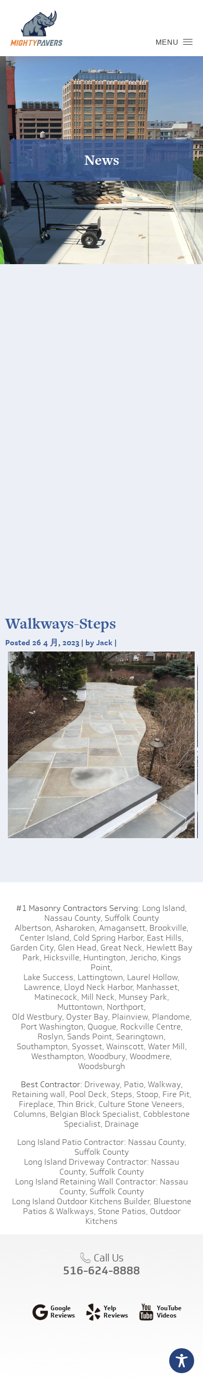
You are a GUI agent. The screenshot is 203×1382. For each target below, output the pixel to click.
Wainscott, (126, 1046)
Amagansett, (123, 928)
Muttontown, (81, 1007)
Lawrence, (43, 987)
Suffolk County (132, 918)
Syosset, (88, 1046)
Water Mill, (167, 1046)
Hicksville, (62, 957)
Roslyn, (51, 1036)
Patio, (135, 1084)
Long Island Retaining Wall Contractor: (86, 1182)
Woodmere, (151, 1056)
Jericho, (144, 957)
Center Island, (45, 938)
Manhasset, (158, 987)
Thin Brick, (76, 1104)
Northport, (126, 1007)
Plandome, (172, 1017)
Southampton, (43, 1046)
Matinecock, (56, 997)
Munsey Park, (144, 997)
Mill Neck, (99, 997)
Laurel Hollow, (153, 977)
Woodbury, (108, 1056)
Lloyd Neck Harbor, (99, 987)
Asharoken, (76, 928)
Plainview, (131, 1017)
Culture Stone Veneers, (141, 1104)
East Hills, (165, 938)
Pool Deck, (89, 1094)
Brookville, (168, 928)
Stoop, (148, 1094)
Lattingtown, (101, 977)
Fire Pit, (177, 1094)
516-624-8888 (101, 1270)
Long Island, (163, 908)
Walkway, (165, 1084)
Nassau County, (73, 918)
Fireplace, (37, 1104)
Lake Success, (49, 977)
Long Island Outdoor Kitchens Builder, (81, 1201)
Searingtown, (141, 1036)
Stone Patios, (123, 1211)
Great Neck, (122, 948)
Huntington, (105, 957)
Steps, (122, 1094)
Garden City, (33, 948)
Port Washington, (53, 1027)
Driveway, (103, 1084)
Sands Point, (90, 1036)
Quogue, (102, 1027)
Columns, (31, 1114)
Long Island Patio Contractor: (71, 1142)
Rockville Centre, (151, 1027)
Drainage (122, 1124)
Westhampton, (58, 1056)
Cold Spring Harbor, (109, 938)
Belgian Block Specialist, (95, 1114)
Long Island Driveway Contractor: (86, 1162)
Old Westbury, (38, 1017)
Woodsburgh (101, 1066)
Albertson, (34, 928)
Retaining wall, (39, 1094)
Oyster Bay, (88, 1017)
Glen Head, (78, 948)
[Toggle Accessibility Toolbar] (181, 1360)
